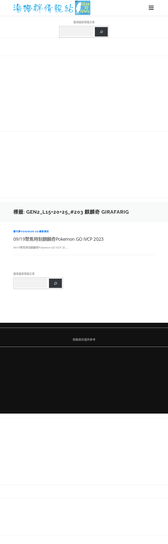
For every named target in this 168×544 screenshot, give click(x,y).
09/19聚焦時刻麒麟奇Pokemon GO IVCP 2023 (58, 239)
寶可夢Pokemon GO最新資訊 (31, 231)
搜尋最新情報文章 (84, 22)
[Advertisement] (84, 93)
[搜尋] (101, 31)
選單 (150, 7)
